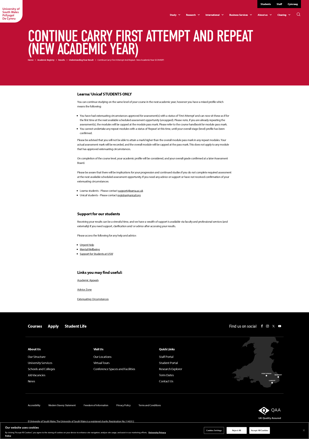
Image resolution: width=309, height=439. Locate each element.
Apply (53, 326)
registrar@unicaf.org (128, 195)
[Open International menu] (215, 15)
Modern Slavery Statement (62, 405)
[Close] (303, 430)
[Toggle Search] (298, 14)
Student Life (76, 326)
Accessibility (34, 405)
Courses (35, 326)
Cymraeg (293, 4)
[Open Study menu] (175, 15)
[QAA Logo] (240, 413)
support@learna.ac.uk (130, 191)
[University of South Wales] (11, 11)
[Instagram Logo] (267, 326)
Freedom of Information (96, 405)
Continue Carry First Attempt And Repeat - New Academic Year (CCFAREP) (131, 60)
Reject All (236, 430)
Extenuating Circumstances (93, 299)
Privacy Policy (123, 405)
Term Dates (166, 375)
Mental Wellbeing (90, 249)
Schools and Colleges (41, 369)
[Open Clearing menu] (284, 15)
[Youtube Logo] (279, 326)
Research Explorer (170, 369)
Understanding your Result (81, 60)
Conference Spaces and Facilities (114, 369)
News (31, 381)
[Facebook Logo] (262, 326)
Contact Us (166, 381)
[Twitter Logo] (273, 326)
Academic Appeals (87, 280)
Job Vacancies (36, 375)
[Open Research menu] (193, 15)
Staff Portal (166, 357)
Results (61, 60)
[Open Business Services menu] (241, 15)
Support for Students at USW (96, 254)
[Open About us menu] (265, 15)
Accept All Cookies (259, 430)
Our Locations (103, 357)
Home (30, 60)
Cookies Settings (214, 430)
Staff (279, 4)
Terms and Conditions (150, 405)
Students (266, 4)
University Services (40, 363)
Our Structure (37, 357)
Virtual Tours (102, 363)
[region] (154, 430)
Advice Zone (84, 289)
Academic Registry (46, 60)
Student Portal (168, 363)
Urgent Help (87, 245)
